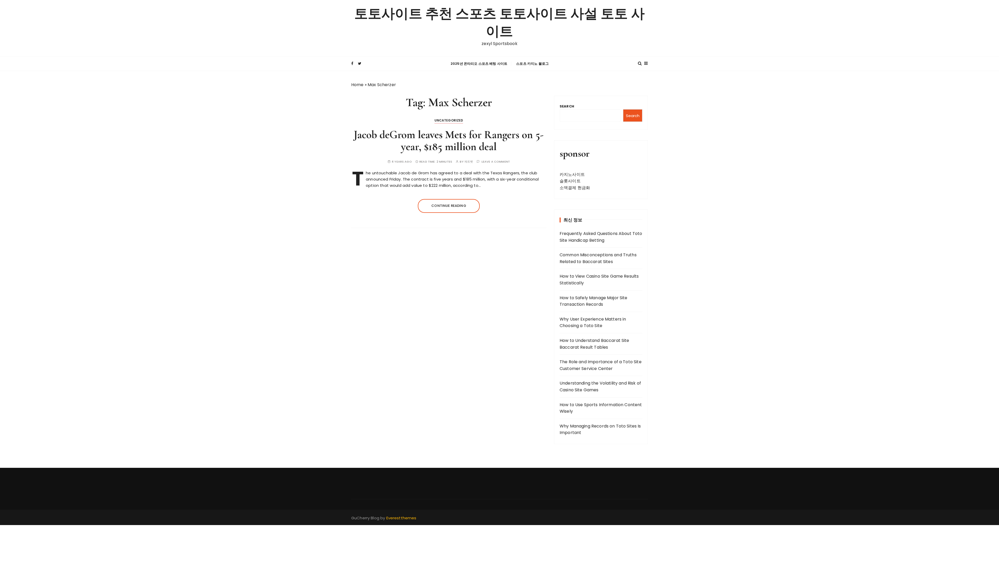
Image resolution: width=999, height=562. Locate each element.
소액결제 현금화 (575, 188)
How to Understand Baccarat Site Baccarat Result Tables (594, 343)
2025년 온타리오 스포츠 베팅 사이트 (479, 63)
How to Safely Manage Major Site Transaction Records (593, 301)
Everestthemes (401, 518)
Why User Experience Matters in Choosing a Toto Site (593, 322)
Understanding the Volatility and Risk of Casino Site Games (600, 386)
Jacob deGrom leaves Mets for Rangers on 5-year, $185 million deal (449, 140)
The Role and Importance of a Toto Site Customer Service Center (601, 365)
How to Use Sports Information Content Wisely (601, 408)
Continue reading (448, 205)
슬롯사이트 (570, 181)
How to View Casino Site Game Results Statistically (599, 279)
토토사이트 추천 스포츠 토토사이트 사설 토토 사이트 (499, 23)
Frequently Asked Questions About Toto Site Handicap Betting (601, 237)
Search (567, 106)
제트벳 (468, 161)
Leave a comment (496, 161)
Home (357, 85)
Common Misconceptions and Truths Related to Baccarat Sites (598, 258)
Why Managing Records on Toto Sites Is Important (600, 429)
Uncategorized (448, 120)
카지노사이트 (572, 174)
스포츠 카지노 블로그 (532, 63)
